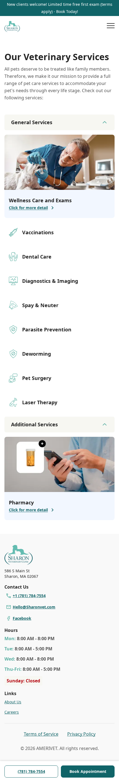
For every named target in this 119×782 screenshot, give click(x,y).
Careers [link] (11, 712)
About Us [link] (12, 701)
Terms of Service (41, 734)
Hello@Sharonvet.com (34, 607)
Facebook (22, 618)
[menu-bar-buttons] (111, 26)
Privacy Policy (81, 734)
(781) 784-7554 (31, 771)
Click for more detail (28, 207)
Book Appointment (87, 771)
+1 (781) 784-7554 (29, 595)
